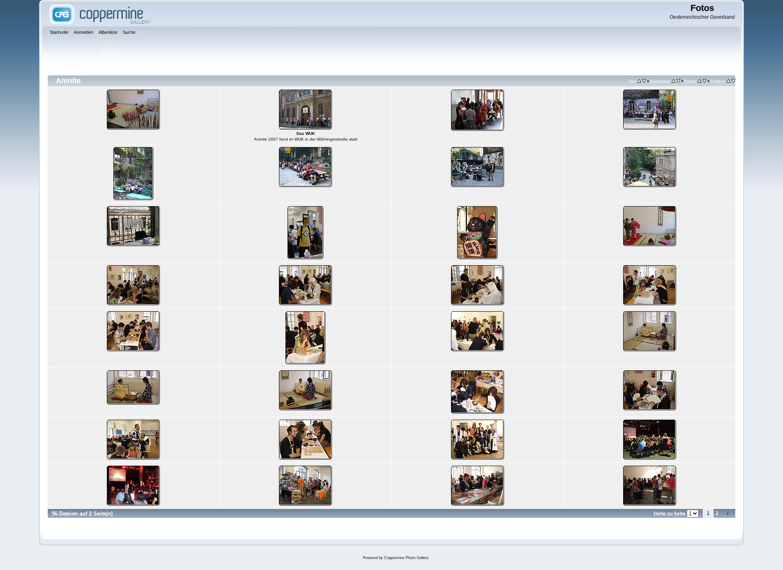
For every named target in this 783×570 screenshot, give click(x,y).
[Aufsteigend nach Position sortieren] (728, 81)
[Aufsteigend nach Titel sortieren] (639, 81)
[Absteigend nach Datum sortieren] (704, 81)
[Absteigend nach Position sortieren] (733, 81)
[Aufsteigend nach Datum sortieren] (699, 81)
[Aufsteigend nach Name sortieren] (673, 81)
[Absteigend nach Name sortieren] (678, 81)
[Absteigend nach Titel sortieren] (644, 81)
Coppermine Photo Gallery (406, 558)
